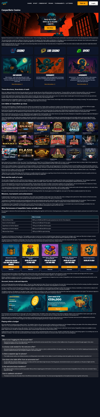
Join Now (50, 28)
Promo (50, 3)
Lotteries (69, 3)
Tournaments (59, 3)
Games (29, 3)
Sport (35, 3)
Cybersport (43, 3)
